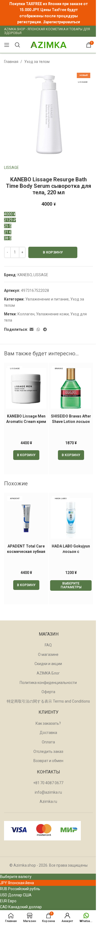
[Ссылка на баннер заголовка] (48, 13)
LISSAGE (11, 167)
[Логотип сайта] (48, 44)
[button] (26, 455)
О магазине (48, 654)
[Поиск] (17, 44)
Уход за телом (37, 61)
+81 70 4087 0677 (48, 783)
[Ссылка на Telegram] (44, 329)
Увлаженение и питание (47, 299)
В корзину (53, 252)
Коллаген (26, 314)
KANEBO (25, 275)
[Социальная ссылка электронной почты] (31, 329)
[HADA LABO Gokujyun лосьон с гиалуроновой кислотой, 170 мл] (71, 518)
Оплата (48, 742)
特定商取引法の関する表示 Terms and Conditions (48, 701)
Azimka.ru (48, 801)
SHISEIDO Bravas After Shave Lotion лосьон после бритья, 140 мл (71, 421)
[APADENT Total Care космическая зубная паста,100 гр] (26, 518)
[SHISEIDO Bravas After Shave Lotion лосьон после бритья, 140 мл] (71, 388)
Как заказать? (48, 723)
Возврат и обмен (48, 761)
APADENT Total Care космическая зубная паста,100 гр (26, 551)
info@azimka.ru (48, 792)
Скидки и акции (48, 664)
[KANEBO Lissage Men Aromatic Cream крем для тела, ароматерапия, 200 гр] (26, 388)
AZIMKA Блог (48, 673)
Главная (11, 61)
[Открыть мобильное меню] (6, 44)
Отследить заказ (48, 751)
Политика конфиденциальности (48, 682)
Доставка (48, 732)
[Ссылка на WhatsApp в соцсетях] (38, 329)
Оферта (48, 692)
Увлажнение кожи (52, 314)
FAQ (48, 645)
